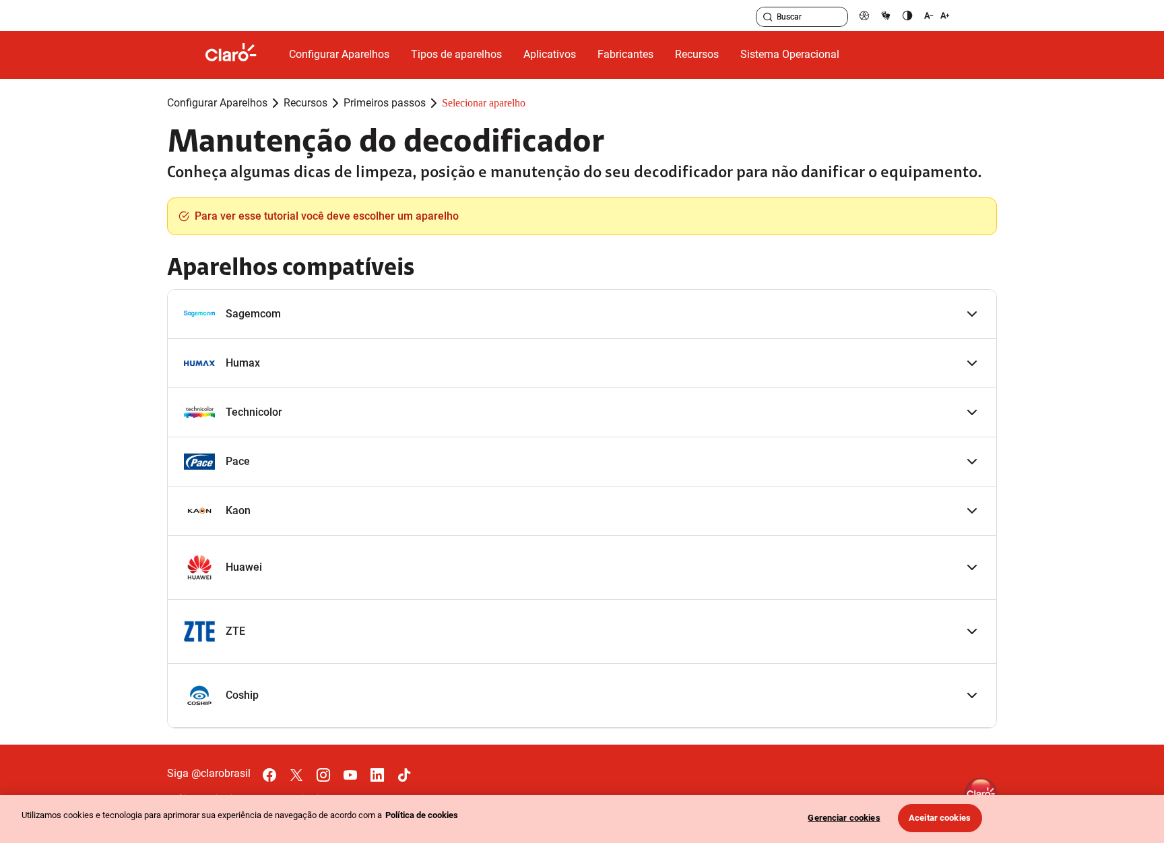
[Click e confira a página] (241, 55)
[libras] (886, 15)
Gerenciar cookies (844, 818)
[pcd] (864, 15)
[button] (582, 314)
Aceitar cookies (940, 818)
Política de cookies (421, 815)
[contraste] (907, 15)
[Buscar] (768, 16)
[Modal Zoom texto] (937, 15)
